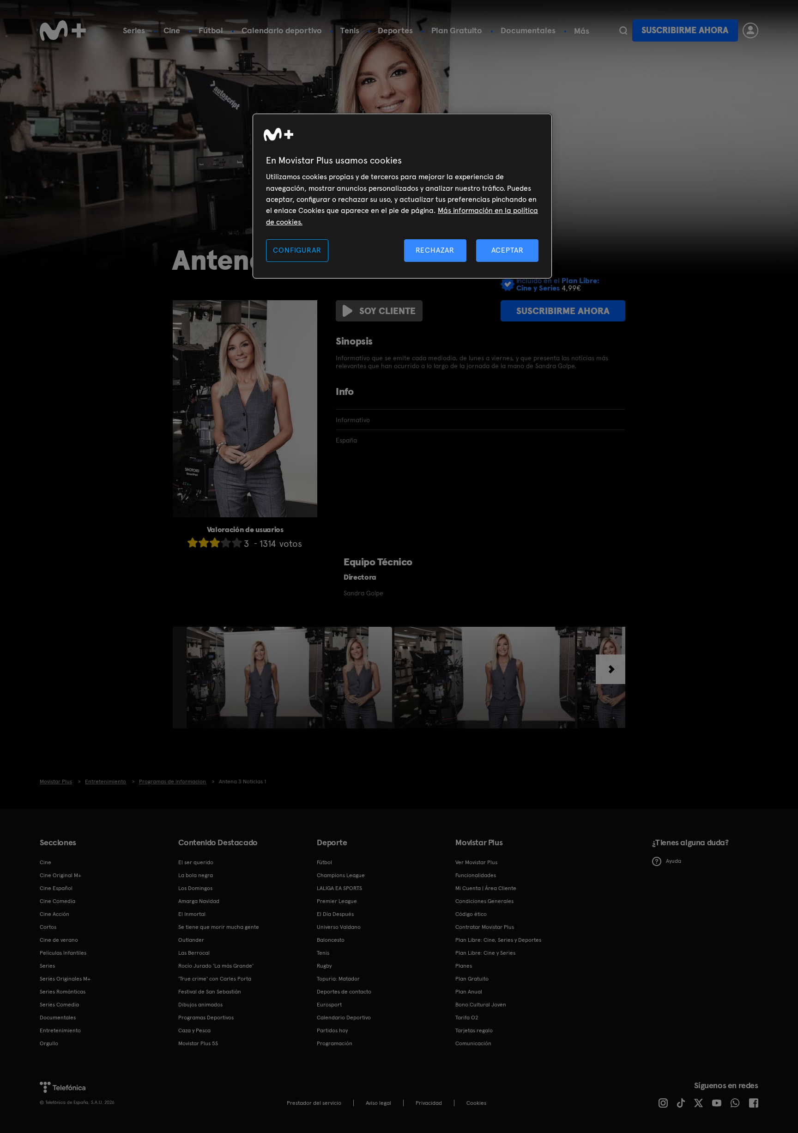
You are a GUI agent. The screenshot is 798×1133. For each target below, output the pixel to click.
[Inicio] (63, 30)
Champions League (341, 875)
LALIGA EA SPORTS (339, 888)
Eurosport (329, 1004)
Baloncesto (331, 940)
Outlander (191, 940)
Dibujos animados (200, 1004)
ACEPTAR (507, 250)
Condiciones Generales (484, 901)
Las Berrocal (194, 953)
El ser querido (195, 862)
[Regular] (215, 542)
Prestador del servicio (314, 1103)
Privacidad (429, 1103)
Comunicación (473, 1043)
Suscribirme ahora (684, 30)
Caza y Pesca (194, 1030)
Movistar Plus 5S (198, 1043)
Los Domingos (195, 888)
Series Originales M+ (65, 978)
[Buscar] (623, 30)
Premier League (337, 901)
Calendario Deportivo (344, 1017)
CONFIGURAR (297, 250)
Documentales (528, 30)
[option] (256, 677)
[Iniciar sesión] (750, 30)
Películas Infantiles (63, 953)
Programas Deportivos (206, 1017)
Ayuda (673, 861)
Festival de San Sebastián (209, 991)
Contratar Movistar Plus (484, 927)
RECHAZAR (435, 250)
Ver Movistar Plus (476, 862)
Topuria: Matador (338, 978)
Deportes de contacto (344, 991)
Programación (334, 1043)
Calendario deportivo (282, 30)
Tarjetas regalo (474, 1030)
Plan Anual (468, 991)
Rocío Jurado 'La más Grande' (216, 966)
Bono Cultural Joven (480, 1004)
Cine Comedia (57, 901)
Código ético (471, 914)
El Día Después (335, 914)
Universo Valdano (339, 927)
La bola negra (195, 875)
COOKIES (476, 1103)
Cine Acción (54, 914)
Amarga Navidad (198, 901)
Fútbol (211, 30)
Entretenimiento (60, 1030)
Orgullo (49, 1043)
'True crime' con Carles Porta (214, 978)
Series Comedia (59, 1004)
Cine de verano (59, 940)
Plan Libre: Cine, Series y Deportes (498, 940)
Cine (171, 30)
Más (581, 31)
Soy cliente (387, 310)
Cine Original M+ (60, 875)
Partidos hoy (332, 1030)
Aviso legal (378, 1103)
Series (134, 30)
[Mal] (204, 542)
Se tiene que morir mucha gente (218, 927)
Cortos (48, 927)
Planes (463, 966)
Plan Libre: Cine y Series (485, 953)
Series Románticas (62, 991)
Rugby (324, 966)
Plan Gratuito (456, 30)
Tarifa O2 (466, 1017)
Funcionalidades (475, 875)
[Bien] (226, 542)
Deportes (395, 30)
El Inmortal (192, 914)
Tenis (349, 30)
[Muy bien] (237, 542)
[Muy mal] (192, 542)
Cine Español (56, 888)
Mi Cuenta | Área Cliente (485, 888)
